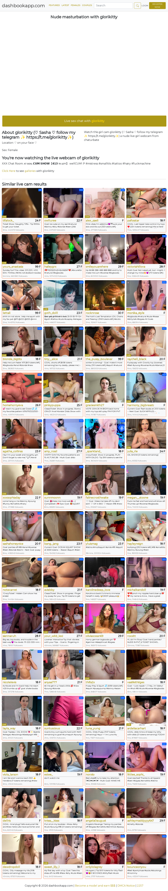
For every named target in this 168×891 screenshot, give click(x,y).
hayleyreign (135, 543)
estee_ (48, 774)
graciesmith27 (95, 405)
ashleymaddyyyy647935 (140, 820)
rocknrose (92, 313)
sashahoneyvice (13, 543)
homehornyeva (13, 405)
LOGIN (145, 5)
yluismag (92, 543)
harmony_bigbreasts (140, 405)
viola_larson (10, 774)
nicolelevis (9, 682)
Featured (54, 5)
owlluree (50, 220)
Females (75, 5)
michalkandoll (136, 589)
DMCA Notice (126, 885)
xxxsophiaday (11, 497)
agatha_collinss (13, 451)
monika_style (135, 313)
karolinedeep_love (98, 589)
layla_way (9, 728)
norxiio (90, 774)
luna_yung (93, 728)
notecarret (10, 589)
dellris (7, 820)
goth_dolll (51, 313)
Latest (65, 5)
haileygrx (50, 266)
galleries (30, 171)
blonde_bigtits (12, 359)
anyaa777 (50, 682)
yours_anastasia (13, 266)
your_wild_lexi (53, 636)
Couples (87, 5)
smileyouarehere (97, 266)
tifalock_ (8, 220)
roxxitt (131, 636)
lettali (6, 313)
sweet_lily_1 (52, 867)
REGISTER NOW (157, 5)
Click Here (8, 171)
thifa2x (90, 682)
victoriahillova (136, 266)
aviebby (49, 589)
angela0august (96, 820)
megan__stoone (137, 497)
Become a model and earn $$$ (95, 885)
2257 (140, 885)
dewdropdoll (11, 867)
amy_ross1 (50, 451)
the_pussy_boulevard (99, 359)
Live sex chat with (84, 121)
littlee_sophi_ (136, 774)
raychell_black (136, 359)
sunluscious (52, 728)
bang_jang (51, 543)
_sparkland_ (94, 451)
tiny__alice (51, 359)
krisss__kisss (51, 820)
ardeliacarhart (136, 728)
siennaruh (9, 636)
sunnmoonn (52, 497)
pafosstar (133, 220)
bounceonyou (136, 867)
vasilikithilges (135, 682)
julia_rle (132, 451)
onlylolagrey (94, 867)
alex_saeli (92, 220)
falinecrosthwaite (97, 497)
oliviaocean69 (94, 636)
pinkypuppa (52, 405)
